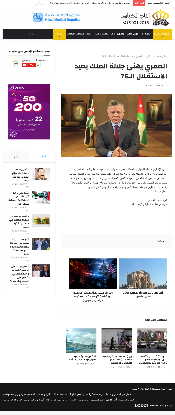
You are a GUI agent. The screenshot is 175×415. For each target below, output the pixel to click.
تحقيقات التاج (101, 34)
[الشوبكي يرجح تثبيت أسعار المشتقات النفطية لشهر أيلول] (41, 197)
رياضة (89, 34)
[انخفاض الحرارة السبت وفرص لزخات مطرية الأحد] (81, 340)
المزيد (60, 34)
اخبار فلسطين (97, 399)
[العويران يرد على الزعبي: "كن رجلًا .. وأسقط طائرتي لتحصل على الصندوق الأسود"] (41, 270)
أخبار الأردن (146, 34)
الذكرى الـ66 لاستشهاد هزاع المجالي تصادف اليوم (20, 175)
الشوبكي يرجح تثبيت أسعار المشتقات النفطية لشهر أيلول (18, 198)
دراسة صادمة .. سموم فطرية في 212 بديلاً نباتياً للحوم (19, 221)
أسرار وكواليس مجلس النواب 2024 (27, 399)
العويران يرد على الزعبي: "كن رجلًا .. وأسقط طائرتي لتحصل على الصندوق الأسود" (19, 273)
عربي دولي (132, 34)
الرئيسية (161, 56)
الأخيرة (42, 156)
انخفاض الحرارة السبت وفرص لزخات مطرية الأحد (82, 358)
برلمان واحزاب (118, 34)
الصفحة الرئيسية (162, 34)
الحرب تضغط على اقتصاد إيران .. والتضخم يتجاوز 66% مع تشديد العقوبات (152, 359)
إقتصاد (73, 399)
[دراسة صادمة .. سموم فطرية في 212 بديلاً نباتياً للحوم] (41, 220)
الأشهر (15, 156)
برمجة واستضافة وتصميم (160, 405)
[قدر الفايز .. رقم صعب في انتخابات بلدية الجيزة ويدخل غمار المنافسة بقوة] (41, 244)
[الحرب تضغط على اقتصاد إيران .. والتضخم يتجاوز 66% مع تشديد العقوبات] (152, 340)
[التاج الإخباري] (145, 17)
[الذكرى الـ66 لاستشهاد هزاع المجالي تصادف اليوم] (41, 174)
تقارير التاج (51, 399)
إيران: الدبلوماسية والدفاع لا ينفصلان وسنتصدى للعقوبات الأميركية (117, 359)
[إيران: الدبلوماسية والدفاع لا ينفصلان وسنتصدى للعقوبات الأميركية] (117, 340)
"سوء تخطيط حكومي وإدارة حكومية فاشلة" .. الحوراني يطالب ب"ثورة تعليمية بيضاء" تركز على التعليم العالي (81, 3)
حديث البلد (63, 399)
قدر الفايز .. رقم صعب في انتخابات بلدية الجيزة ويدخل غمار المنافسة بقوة (19, 246)
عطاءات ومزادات (75, 34)
